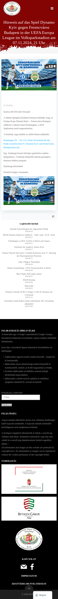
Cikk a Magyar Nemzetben (29, 262)
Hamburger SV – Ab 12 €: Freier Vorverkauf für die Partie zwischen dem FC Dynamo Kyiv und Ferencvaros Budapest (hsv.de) (29, 144)
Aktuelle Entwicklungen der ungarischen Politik (29, 229)
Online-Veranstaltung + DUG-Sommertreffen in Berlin (29, 268)
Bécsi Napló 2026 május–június (29, 274)
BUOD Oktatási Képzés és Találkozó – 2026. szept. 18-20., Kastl (29, 235)
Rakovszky (29, 286)
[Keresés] (53, 216)
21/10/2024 (8, 105)
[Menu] (52, 8)
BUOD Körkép (29, 280)
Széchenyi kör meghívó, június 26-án (29, 247)
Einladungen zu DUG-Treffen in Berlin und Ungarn (29, 241)
